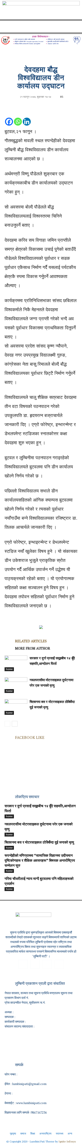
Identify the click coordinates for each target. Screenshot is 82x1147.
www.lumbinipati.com (31, 1103)
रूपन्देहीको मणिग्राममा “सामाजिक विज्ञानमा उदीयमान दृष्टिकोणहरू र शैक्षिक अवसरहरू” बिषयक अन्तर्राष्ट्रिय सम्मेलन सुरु (40, 861)
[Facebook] (9, 117)
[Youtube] (59, 964)
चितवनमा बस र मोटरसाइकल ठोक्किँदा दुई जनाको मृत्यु (39, 842)
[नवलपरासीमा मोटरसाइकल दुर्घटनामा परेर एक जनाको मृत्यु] (16, 685)
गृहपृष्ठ (13, 1133)
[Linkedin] (27, 117)
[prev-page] (7, 724)
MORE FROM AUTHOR (32, 648)
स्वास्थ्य (59, 1133)
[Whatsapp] (18, 117)
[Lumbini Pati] (41, 10)
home (9, 669)
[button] (7, 26)
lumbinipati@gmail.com (29, 1084)
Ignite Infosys (67, 1141)
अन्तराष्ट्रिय (45, 1133)
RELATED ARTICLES (31, 641)
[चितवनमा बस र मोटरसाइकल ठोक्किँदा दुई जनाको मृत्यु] (16, 707)
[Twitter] (47, 964)
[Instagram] (35, 964)
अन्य (70, 1133)
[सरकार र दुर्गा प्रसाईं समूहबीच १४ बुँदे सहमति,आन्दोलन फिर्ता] (16, 663)
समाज (23, 1133)
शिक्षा (32, 1133)
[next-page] (15, 724)
